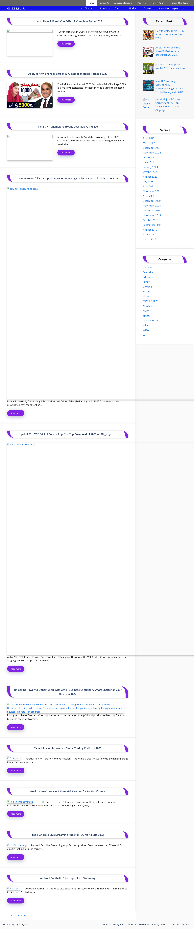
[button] (184, 8)
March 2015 (149, 239)
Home (91, 3)
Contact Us (104, 3)
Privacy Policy (158, 3)
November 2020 (152, 205)
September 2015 (152, 224)
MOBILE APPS (150, 301)
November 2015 (152, 215)
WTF (145, 334)
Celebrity (148, 272)
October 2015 (150, 220)
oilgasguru (16, 8)
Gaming (147, 286)
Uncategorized (151, 320)
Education (148, 277)
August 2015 (150, 229)
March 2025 (149, 143)
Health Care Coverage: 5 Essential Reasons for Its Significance (67, 791)
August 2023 (150, 176)
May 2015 (148, 234)
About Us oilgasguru (123, 3)
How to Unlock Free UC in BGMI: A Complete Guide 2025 (68, 21)
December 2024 (152, 147)
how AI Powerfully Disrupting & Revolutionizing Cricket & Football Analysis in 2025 (67, 178)
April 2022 (149, 186)
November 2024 (152, 152)
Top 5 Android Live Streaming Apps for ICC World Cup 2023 (68, 834)
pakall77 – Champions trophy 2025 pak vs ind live (68, 126)
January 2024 (150, 167)
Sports (118, 8)
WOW (146, 330)
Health (132, 8)
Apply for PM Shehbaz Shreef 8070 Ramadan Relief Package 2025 (67, 73)
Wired (146, 325)
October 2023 (150, 171)
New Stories (86, 8)
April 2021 (149, 196)
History (147, 296)
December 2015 (152, 210)
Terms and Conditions (178, 3)
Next (28, 915)
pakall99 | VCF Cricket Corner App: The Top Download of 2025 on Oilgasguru (67, 434)
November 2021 (152, 191)
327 (20, 915)
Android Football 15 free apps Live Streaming (67, 878)
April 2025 (149, 138)
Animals (103, 8)
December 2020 (152, 200)
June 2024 (148, 162)
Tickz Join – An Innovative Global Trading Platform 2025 (67, 748)
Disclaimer (141, 3)
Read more (66, 43)
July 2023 (148, 181)
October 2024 (150, 157)
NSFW (146, 310)
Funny (146, 281)
